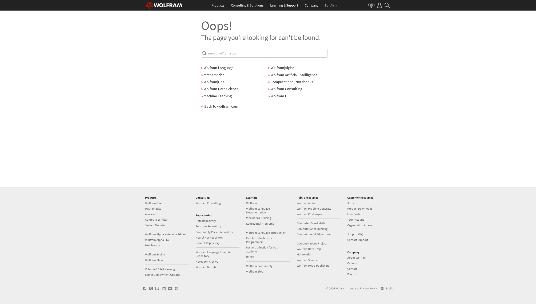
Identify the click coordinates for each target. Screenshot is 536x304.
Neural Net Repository (209, 237)
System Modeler (155, 225)
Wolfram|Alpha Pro (157, 240)
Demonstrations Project (312, 243)
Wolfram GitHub (206, 267)
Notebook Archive (207, 261)
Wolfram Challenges (309, 214)
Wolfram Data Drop (309, 249)
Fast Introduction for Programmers (259, 240)
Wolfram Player (154, 260)
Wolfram (341, 288)
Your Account (355, 219)
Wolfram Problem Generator (315, 208)
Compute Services (156, 219)
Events (351, 274)
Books (250, 257)
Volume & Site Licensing (160, 269)
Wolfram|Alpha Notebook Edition (166, 234)
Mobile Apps (152, 245)
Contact (352, 269)
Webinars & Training (258, 218)
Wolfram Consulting (208, 203)
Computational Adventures (314, 234)
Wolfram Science (307, 260)
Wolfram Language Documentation (258, 210)
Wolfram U (252, 203)
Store (350, 203)
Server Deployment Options (162, 275)
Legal (353, 288)
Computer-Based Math (311, 223)
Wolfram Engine (155, 254)
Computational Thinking (312, 229)
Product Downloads (359, 208)
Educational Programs (260, 223)
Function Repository (208, 226)
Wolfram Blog (254, 271)
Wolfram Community (259, 266)
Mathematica (153, 208)
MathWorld (304, 254)
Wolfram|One (153, 203)
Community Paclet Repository (214, 232)
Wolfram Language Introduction (266, 233)
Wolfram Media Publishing (313, 265)
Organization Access (359, 225)
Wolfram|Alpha (306, 203)
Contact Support (357, 240)
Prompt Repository (208, 243)
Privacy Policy (368, 288)
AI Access (150, 214)
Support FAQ (355, 234)
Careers (352, 263)
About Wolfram (356, 257)
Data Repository (206, 221)
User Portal (354, 214)
